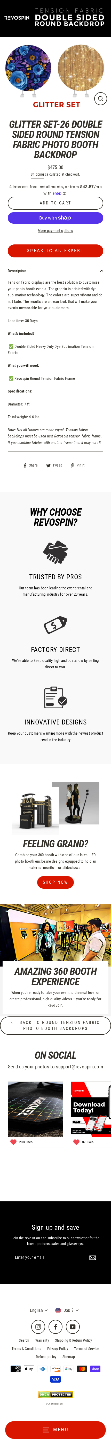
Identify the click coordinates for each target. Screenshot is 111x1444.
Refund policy (46, 1357)
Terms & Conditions (26, 1349)
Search (24, 1340)
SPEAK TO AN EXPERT (55, 251)
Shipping (37, 174)
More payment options (55, 230)
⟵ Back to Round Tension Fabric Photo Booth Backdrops (55, 1025)
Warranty (42, 1340)
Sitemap (68, 1357)
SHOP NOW (55, 882)
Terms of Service (86, 1349)
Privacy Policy (57, 1349)
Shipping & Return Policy (73, 1340)
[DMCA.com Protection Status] (55, 1394)
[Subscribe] (92, 1257)
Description (17, 271)
